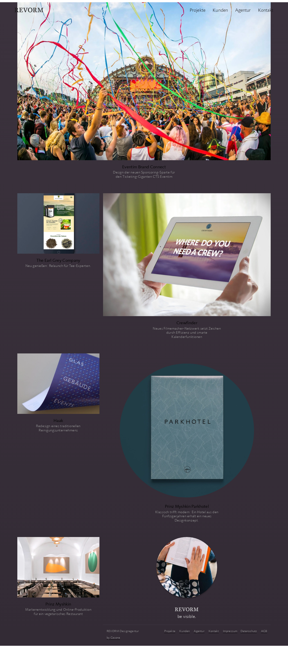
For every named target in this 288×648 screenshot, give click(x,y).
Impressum (230, 631)
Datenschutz (249, 631)
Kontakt (265, 10)
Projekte (198, 10)
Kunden (220, 10)
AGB (264, 631)
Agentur (243, 10)
